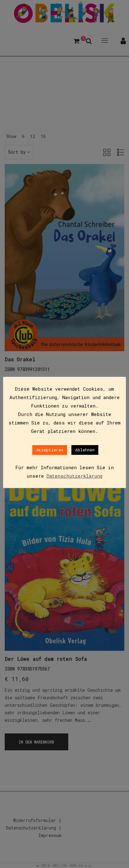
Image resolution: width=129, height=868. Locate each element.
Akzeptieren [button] (49, 450)
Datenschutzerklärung (74, 476)
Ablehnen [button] (85, 450)
